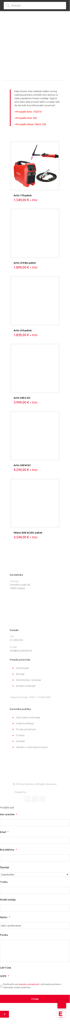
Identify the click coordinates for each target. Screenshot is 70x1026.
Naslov (5, 917)
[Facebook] (27, 799)
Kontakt (20, 741)
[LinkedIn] (35, 799)
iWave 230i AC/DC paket (28, 532)
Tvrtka (3, 882)
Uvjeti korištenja (25, 723)
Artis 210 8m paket (25, 262)
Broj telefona (8, 849)
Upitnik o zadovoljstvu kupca (32, 747)
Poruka (4, 935)
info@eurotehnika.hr (21, 650)
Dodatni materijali (25, 685)
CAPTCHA (5, 967)
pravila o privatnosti (29, 984)
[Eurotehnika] (30, 19)
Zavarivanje (22, 668)
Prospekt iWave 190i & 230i (31, 124)
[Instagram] (42, 799)
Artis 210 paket (23, 330)
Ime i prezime (8, 814)
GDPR (4, 976)
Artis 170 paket (23, 195)
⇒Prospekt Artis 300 (25, 118)
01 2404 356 (16, 640)
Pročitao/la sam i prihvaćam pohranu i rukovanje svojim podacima (32, 985)
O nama (20, 735)
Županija (4, 867)
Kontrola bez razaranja (28, 680)
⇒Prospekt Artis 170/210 (28, 111)
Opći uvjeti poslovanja (28, 717)
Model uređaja (8, 899)
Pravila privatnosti (26, 729)
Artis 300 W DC (22, 465)
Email (4, 832)
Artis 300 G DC (22, 397)
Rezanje (20, 674)
